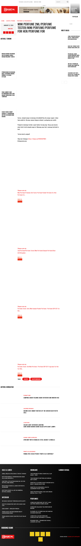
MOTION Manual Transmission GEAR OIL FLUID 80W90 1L (13, 477)
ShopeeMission (36, 379)
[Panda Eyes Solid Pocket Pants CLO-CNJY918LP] (11, 453)
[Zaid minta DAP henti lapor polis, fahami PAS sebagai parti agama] (64, 74)
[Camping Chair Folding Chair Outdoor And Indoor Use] (11, 396)
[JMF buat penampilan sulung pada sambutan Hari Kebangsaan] (64, 65)
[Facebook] (4, 32)
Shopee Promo (10, 21)
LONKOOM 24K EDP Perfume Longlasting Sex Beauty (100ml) (40, 516)
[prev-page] (62, 82)
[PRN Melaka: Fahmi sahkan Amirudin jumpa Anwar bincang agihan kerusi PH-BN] (64, 56)
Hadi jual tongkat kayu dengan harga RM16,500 (73, 46)
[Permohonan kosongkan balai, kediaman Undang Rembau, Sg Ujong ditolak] (8, 65)
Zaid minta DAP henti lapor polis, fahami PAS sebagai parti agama (74, 74)
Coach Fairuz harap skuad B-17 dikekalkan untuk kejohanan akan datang (8, 114)
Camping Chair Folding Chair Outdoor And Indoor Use (41, 398)
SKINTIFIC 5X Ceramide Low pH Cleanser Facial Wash (39, 488)
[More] (55, 75)
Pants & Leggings (29, 451)
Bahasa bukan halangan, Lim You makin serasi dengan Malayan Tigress (8, 55)
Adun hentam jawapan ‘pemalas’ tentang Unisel (74, 10)
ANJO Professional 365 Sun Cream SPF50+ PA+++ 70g (41, 492)
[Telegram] (49, 75)
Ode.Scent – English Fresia (10, 508)
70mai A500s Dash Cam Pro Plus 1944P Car (14, 517)
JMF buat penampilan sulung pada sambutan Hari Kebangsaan (73, 65)
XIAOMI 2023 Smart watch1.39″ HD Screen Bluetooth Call (41, 412)
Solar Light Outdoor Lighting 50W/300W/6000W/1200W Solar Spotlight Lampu (39, 426)
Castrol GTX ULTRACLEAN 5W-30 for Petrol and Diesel (13, 482)
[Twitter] (10, 32)
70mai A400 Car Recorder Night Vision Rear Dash (12, 512)
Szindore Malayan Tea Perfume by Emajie (41, 507)
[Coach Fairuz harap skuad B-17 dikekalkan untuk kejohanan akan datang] (8, 105)
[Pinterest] (42, 534)
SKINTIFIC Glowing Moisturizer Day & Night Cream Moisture (42, 483)
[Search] (67, 1)
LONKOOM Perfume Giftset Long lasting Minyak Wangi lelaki (40, 503)
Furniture (27, 395)
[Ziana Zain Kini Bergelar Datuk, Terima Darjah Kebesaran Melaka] (64, 38)
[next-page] (66, 82)
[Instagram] (7, 32)
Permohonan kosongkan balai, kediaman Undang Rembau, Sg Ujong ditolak (8, 74)
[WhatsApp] (43, 75)
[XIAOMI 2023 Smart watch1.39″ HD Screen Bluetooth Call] (11, 410)
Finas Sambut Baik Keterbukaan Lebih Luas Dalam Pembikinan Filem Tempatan (8, 94)
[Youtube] (12, 32)
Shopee (26, 379)
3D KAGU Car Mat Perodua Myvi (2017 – (14, 501)
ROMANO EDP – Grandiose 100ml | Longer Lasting (40, 521)
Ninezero (10, 28)
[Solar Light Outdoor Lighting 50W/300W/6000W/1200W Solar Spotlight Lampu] (11, 424)
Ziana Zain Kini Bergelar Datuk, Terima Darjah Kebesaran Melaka (74, 37)
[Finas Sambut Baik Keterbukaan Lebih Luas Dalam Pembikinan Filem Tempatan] (8, 85)
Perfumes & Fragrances (24, 21)
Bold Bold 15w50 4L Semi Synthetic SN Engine (13, 486)
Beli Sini (20, 201)
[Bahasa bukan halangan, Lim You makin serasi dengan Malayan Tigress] (8, 46)
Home (2, 21)
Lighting (26, 422)
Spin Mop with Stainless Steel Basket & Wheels (39, 440)
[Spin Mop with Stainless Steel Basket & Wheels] (11, 438)
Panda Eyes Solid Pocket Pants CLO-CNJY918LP (38, 454)
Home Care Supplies (30, 437)
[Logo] (9, 9)
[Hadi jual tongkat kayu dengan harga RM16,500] (64, 47)
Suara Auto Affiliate (73, 536)
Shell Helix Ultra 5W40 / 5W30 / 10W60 (14, 473)
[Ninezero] (6, 28)
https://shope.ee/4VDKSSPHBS (37, 139)
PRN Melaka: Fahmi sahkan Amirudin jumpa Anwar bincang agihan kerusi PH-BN (73, 56)
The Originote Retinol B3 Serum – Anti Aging (41, 479)
